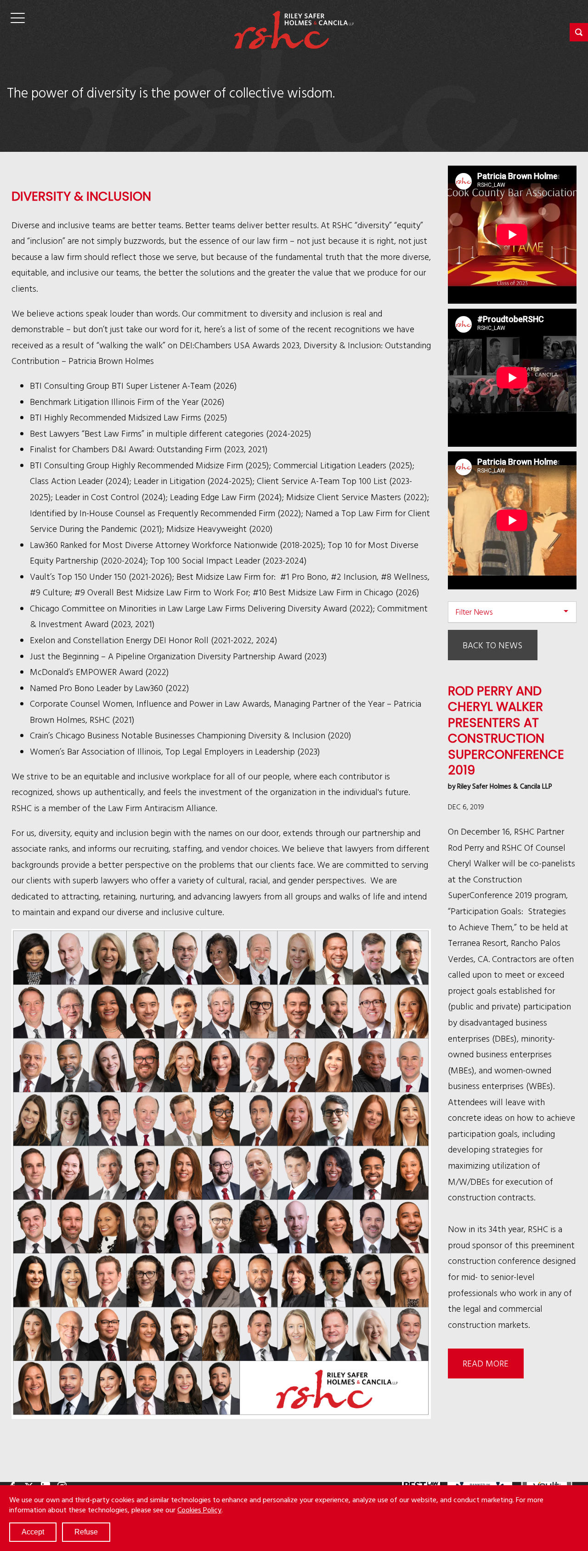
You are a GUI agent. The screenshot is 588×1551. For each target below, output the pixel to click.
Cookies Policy (199, 1509)
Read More (486, 1363)
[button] (579, 32)
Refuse (86, 1532)
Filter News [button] (474, 611)
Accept (33, 1532)
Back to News (492, 645)
